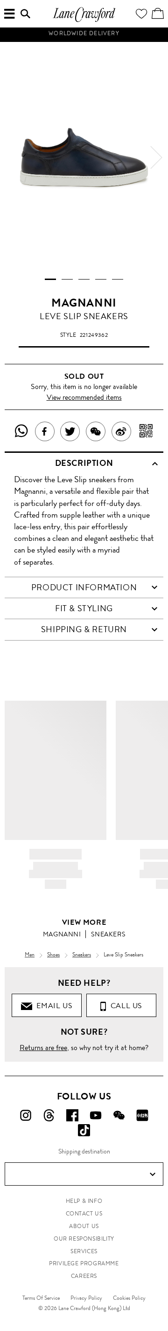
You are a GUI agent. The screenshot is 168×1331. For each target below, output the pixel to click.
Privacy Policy (86, 1298)
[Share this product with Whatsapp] (21, 431)
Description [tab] (84, 463)
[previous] (11, 157)
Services (84, 1251)
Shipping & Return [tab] (84, 629)
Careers (84, 1276)
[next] (156, 157)
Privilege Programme (84, 1263)
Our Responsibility (84, 1239)
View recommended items (84, 397)
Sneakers (108, 934)
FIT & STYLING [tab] (84, 608)
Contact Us (84, 1213)
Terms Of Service (41, 1298)
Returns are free (43, 1047)
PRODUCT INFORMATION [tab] (84, 587)
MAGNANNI (84, 303)
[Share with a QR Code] (146, 431)
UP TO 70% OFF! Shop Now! (84, 41)
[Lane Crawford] (84, 20)
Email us (52, 1005)
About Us (84, 1226)
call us (124, 1005)
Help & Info (84, 1201)
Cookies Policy (129, 1298)
